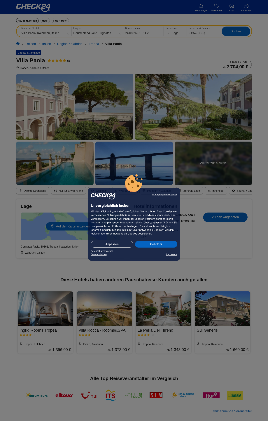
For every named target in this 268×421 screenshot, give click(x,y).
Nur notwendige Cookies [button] (164, 194)
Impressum (171, 254)
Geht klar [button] (156, 244)
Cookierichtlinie (99, 254)
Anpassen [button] (112, 244)
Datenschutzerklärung (102, 251)
